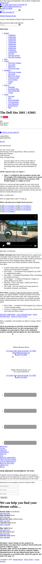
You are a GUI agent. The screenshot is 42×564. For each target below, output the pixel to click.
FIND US (3, 454)
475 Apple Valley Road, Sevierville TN (14, 4)
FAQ (1, 456)
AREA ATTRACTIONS (19, 316)
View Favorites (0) (8, 12)
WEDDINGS (4, 452)
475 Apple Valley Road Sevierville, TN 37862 (21, 351)
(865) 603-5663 (5, 517)
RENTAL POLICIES (7, 463)
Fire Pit (2, 141)
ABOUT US (4, 465)
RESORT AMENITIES (7, 314)
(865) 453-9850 (7, 8)
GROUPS (3, 450)
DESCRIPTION (5, 138)
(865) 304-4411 (5, 534)
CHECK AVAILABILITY (10, 132)
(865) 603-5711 (5, 530)
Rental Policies (18, 559)
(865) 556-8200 (5, 524)
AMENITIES (4, 136)
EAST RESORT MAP (24, 314)
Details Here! (4, 3)
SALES (2, 448)
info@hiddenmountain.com (21, 353)
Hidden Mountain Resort (8, 16)
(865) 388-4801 (5, 537)
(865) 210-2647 (5, 521)
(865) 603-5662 (5, 513)
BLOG (2, 467)
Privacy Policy (28, 559)
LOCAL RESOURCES (8, 461)
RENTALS (3, 446)
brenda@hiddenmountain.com (12, 6)
